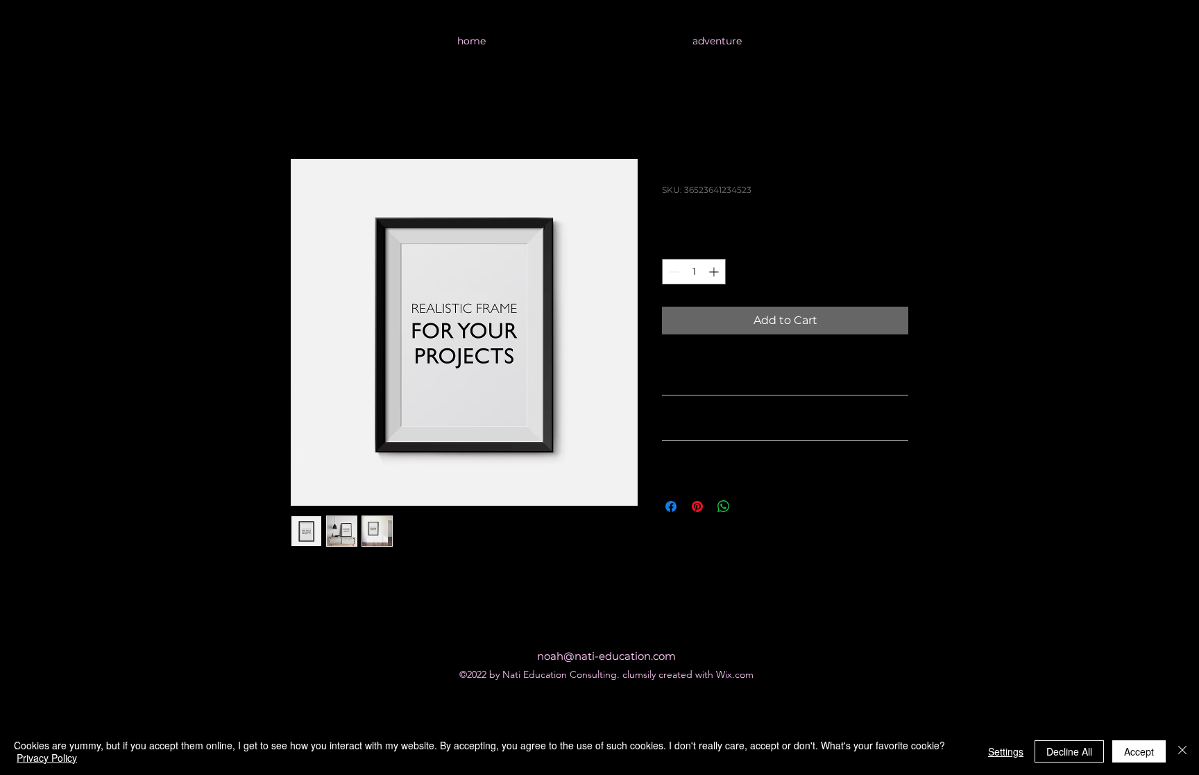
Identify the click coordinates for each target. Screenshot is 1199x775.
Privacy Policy (47, 758)
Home (308, 108)
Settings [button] (1005, 751)
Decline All (1069, 751)
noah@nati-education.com (606, 656)
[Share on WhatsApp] (723, 506)
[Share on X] (750, 506)
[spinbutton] (693, 271)
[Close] (1182, 751)
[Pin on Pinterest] (697, 506)
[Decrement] (672, 271)
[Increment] (715, 271)
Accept (1139, 751)
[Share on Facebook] (671, 506)
